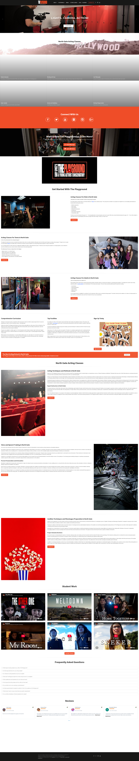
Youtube (100, 2)
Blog (80, 2)
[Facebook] (94, 756)
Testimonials (61, 2)
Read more (39, 716)
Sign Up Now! (98, 348)
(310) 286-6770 (70, 148)
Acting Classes (73, 2)
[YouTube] (100, 756)
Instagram (98, 2)
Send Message (71, 144)
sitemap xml (40, 758)
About (55, 2)
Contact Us (91, 2)
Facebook (96, 2)
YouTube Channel (69, 653)
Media (67, 2)
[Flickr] (96, 756)
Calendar (84, 2)
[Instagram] (98, 756)
